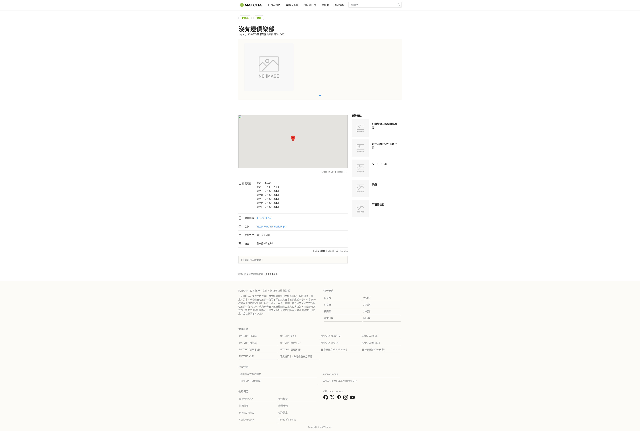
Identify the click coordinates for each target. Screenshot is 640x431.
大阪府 (366, 297)
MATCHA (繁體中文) (331, 335)
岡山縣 (366, 318)
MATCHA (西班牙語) (290, 349)
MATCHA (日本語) (248, 335)
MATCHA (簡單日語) (249, 349)
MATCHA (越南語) (371, 342)
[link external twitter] (333, 398)
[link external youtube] (353, 398)
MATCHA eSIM (246, 356)
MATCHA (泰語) (370, 335)
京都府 (327, 304)
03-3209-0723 (264, 218)
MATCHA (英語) (288, 335)
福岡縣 (327, 311)
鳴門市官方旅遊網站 (250, 380)
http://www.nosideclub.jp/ (271, 226)
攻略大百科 (292, 5)
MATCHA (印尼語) (330, 342)
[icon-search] (399, 4)
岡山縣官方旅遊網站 (250, 374)
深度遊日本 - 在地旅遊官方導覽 (296, 356)
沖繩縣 (366, 311)
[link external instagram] (346, 398)
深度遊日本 (310, 5)
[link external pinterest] (340, 398)
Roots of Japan (330, 374)
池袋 (258, 17)
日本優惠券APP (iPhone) (334, 349)
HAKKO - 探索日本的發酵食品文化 (339, 380)
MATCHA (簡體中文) (290, 342)
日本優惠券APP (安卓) (373, 349)
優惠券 (325, 5)
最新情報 (339, 5)
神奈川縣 (328, 318)
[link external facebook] (326, 398)
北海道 (366, 304)
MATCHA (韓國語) (248, 342)
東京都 (245, 17)
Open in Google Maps (332, 171)
